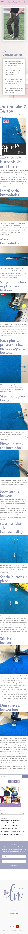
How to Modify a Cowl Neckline (9, 826)
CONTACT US (14, 907)
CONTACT (22, 933)
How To (18, 115)
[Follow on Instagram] (15, 781)
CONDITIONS (13, 930)
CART (14, 917)
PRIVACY (5, 930)
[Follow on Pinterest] (18, 781)
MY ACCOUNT (14, 913)
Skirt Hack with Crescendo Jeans (9, 834)
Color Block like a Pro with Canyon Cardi (12, 831)
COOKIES (21, 930)
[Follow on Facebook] (9, 781)
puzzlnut (4, 115)
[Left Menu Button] (5, 2)
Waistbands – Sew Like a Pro (8, 828)
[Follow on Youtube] (17, 926)
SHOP (14, 910)
